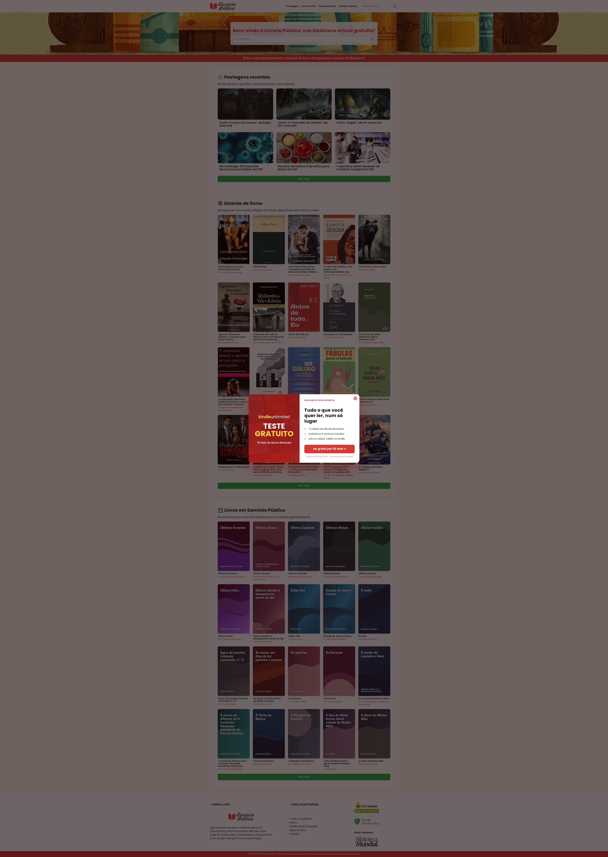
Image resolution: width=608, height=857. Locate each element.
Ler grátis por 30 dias (329, 449)
